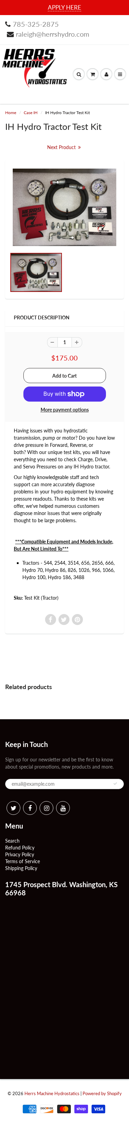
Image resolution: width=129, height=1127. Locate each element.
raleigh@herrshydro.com (52, 34)
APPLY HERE (64, 7)
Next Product (62, 147)
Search (12, 841)
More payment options (65, 410)
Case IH (30, 112)
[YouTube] (63, 808)
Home (10, 112)
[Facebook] (30, 808)
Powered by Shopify (102, 1093)
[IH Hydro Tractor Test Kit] (64, 207)
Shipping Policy (21, 868)
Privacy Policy (19, 854)
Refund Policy (19, 847)
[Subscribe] (115, 783)
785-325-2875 (36, 24)
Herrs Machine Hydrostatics (51, 1093)
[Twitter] (13, 808)
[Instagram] (46, 808)
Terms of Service (22, 861)
